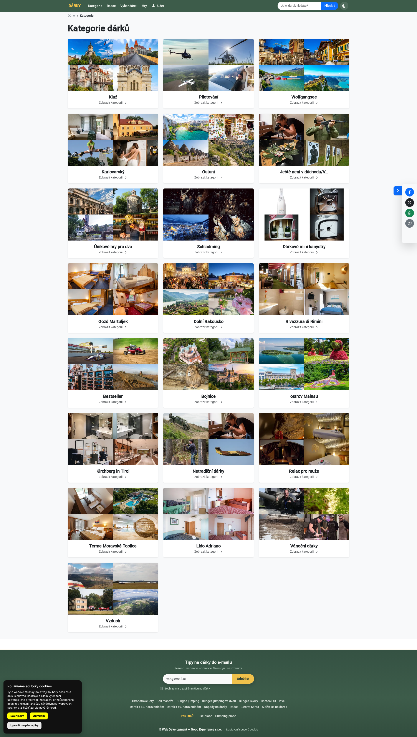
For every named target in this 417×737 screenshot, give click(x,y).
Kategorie (95, 6)
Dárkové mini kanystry (304, 246)
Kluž (113, 97)
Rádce (111, 6)
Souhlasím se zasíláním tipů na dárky (187, 688)
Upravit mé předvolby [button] (24, 725)
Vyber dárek (128, 6)
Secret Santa (250, 707)
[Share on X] (409, 202)
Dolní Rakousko (208, 321)
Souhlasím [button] (17, 715)
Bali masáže (165, 701)
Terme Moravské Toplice (113, 546)
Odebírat (243, 679)
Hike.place (204, 716)
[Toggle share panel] (398, 190)
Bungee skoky (248, 701)
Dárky (75, 5)
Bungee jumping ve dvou (219, 701)
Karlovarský (113, 171)
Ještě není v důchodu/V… (304, 171)
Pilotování (208, 97)
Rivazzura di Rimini (304, 321)
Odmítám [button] (39, 715)
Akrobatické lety (142, 701)
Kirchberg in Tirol (112, 471)
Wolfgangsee (304, 97)
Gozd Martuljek (113, 321)
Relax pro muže (304, 471)
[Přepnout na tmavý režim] (344, 6)
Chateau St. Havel (273, 701)
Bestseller (113, 396)
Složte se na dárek (274, 707)
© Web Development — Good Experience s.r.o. (190, 729)
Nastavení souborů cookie (242, 729)
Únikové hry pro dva (113, 246)
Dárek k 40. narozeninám (184, 707)
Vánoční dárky (304, 546)
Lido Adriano (208, 546)
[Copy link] (409, 223)
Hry (144, 6)
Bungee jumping (188, 701)
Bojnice (208, 396)
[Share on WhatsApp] (409, 213)
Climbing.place (225, 716)
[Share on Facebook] (409, 192)
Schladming (208, 246)
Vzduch (113, 620)
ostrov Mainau (304, 396)
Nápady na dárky (215, 707)
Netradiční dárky (208, 471)
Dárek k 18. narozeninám (147, 707)
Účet (160, 6)
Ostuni (208, 171)
